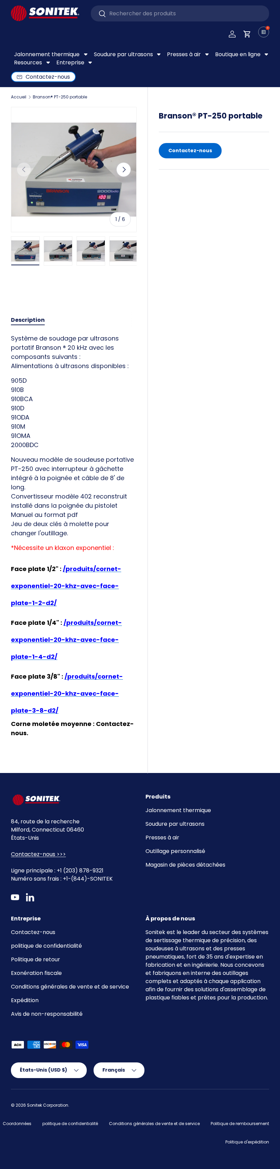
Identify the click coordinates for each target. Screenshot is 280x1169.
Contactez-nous (190, 150)
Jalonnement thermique (178, 810)
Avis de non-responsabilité (47, 1014)
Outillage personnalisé (175, 851)
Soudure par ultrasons (175, 824)
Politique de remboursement (240, 1123)
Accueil (18, 97)
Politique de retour (35, 959)
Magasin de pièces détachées (185, 865)
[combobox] (180, 13)
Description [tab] (28, 320)
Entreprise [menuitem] (70, 62)
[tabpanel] (74, 538)
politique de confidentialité (46, 946)
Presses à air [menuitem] (184, 54)
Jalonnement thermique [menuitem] (47, 54)
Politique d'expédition (247, 1142)
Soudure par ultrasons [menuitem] (123, 54)
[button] (247, 34)
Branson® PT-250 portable (60, 97)
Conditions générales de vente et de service (70, 987)
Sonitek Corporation (47, 1105)
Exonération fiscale (36, 973)
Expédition (25, 1000)
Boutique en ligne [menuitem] (238, 54)
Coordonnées (17, 1123)
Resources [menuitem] (28, 62)
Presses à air (162, 837)
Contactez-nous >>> (38, 854)
